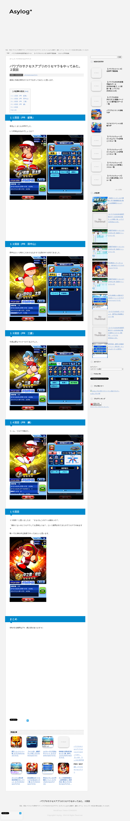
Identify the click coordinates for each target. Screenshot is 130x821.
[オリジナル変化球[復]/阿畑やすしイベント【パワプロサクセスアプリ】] (16, 772)
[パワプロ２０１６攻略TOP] (96, 118)
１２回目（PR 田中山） (20, 98)
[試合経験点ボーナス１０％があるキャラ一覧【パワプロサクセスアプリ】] (32, 772)
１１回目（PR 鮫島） (19, 96)
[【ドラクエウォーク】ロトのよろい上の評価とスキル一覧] (96, 158)
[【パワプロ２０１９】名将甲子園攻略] (96, 77)
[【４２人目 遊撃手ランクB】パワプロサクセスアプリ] (32, 746)
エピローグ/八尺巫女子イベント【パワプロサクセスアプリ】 (49, 753)
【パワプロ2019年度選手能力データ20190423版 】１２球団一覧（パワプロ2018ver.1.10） (115, 86)
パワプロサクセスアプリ (30, 75)
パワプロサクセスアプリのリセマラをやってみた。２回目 (65, 801)
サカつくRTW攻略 (63, 53)
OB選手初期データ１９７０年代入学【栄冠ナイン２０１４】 (116, 281)
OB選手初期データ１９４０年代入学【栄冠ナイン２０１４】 (116, 249)
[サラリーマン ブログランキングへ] (95, 404)
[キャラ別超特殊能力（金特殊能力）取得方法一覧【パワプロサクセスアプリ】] (63, 772)
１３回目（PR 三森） (19, 101)
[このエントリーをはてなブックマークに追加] (28, 720)
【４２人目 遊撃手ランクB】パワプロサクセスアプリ (33, 753)
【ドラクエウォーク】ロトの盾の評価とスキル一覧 (115, 178)
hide (26, 91)
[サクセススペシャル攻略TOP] (96, 132)
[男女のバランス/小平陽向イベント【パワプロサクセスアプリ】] (47, 772)
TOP (8, 53)
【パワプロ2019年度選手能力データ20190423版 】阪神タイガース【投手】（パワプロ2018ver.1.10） (116, 333)
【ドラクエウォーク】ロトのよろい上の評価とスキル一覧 (115, 152)
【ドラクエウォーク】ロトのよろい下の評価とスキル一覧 (115, 139)
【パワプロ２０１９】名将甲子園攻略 (45, 53)
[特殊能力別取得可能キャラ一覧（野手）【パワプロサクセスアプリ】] (63, 746)
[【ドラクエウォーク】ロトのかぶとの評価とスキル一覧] (96, 171)
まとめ (14, 110)
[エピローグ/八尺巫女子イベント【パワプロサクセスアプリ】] (47, 746)
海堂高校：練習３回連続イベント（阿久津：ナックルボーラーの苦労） (116, 346)
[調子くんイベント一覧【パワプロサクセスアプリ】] (16, 746)
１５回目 (14, 107)
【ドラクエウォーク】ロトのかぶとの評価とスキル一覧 (115, 165)
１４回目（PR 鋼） (18, 104)
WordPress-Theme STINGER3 (65, 810)
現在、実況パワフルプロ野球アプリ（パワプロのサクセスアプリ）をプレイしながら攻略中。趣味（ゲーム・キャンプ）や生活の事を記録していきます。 (65, 806)
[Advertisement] (65, 33)
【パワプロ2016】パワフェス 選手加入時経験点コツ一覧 (116, 314)
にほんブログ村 (95, 393)
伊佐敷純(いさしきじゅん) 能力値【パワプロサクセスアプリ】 (116, 265)
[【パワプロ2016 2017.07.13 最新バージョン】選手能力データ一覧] (96, 105)
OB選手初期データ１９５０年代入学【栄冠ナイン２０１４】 (116, 233)
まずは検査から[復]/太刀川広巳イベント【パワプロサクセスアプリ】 (116, 298)
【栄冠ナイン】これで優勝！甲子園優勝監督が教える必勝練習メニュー (116, 200)
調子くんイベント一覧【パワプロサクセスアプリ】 (18, 753)
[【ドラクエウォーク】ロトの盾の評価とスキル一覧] (96, 184)
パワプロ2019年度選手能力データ (22, 53)
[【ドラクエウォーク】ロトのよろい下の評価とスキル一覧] (96, 145)
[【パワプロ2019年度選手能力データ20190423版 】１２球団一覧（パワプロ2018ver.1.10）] (96, 90)
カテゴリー (93, 367)
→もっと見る (118, 189)
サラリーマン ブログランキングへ (99, 407)
